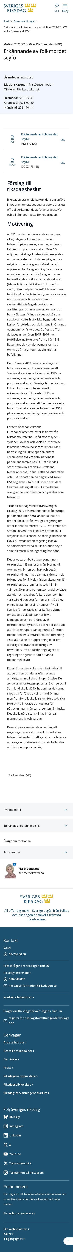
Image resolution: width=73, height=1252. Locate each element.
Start (6, 21)
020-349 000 (17, 979)
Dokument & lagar (24, 21)
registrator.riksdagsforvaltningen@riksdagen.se (39, 1020)
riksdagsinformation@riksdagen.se (33, 986)
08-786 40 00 (17, 954)
